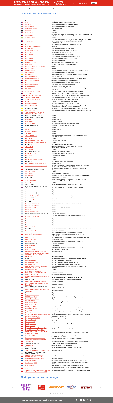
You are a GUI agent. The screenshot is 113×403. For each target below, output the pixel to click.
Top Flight (28, 133)
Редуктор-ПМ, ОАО (30, 320)
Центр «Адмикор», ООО (32, 365)
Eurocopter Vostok (30, 123)
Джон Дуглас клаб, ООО (32, 239)
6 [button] (62, 393)
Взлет (27, 218)
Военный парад (29, 222)
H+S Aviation (28, 64)
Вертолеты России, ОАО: (32, 216)
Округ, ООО (28, 311)
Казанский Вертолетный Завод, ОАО (35, 251)
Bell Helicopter (29, 48)
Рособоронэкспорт (30, 324)
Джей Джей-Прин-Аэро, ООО (33, 234)
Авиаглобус (28, 138)
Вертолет (28, 209)
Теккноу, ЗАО (29, 341)
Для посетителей (72, 8)
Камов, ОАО (28, 256)
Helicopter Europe (30, 68)
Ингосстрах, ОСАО (30, 245)
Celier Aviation (29, 54)
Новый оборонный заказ (32, 299)
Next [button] (100, 387)
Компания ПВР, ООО (31, 264)
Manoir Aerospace (30, 70)
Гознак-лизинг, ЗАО (30, 230)
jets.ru (27, 129)
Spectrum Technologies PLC (33, 91)
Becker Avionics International (33, 46)
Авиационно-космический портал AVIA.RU (37, 163)
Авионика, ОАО (29, 173)
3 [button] (55, 393)
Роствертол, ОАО (30, 326)
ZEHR (27, 101)
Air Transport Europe (31, 28)
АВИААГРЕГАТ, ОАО (31, 136)
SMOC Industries (30, 86)
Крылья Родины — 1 (31, 269)
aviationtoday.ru (29, 121)
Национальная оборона (32, 295)
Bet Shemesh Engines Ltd (32, 50)
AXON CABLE (29, 41)
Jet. (26, 127)
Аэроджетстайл (29, 189)
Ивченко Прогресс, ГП (31, 105)
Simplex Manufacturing (31, 84)
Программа (30, 8)
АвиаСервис (29, 155)
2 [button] (53, 393)
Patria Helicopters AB (31, 76)
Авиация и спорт (30, 171)
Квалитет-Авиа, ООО (31, 260)
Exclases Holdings (30, 62)
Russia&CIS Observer (31, 131)
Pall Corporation (29, 74)
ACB (26, 22)
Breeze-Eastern (29, 52)
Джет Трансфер (29, 237)
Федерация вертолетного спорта (34, 358)
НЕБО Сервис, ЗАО (31, 297)
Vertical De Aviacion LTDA (32, 99)
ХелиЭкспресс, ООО (31, 363)
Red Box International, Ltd (32, 78)
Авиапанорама (29, 149)
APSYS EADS (29, 32)
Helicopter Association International (35, 66)
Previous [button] (12, 387)
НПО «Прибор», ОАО (31, 305)
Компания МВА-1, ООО (31, 262)
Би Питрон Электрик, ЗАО (32, 203)
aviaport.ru (28, 119)
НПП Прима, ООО (30, 307)
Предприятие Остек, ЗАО (32, 318)
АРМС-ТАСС (29, 182)
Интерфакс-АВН (30, 249)
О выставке (17, 8)
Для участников (57, 8)
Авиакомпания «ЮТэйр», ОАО (34, 140)
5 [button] (60, 393)
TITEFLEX (28, 93)
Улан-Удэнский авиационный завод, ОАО (37, 350)
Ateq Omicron (29, 35)
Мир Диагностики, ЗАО (31, 274)
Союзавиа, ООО (30, 335)
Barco (27, 44)
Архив (97, 8)
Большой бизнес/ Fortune (32, 205)
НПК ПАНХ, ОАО (30, 301)
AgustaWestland (29, 26)
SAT (26, 82)
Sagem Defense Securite (32, 80)
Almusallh (28, 30)
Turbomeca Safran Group (32, 97)
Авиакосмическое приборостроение (35, 142)
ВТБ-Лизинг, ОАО (30, 226)
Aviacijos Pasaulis (30, 37)
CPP (26, 56)
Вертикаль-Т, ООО (30, 207)
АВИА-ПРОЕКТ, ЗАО (31, 153)
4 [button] (57, 393)
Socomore (28, 88)
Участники (42, 8)
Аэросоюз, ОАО (29, 199)
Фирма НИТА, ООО (30, 360)
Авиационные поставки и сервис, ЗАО (36, 166)
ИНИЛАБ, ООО (29, 247)
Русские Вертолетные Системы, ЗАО (36, 328)
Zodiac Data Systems (31, 103)
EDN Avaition (29, 58)
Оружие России (29, 313)
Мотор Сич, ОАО (30, 110)
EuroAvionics (29, 60)
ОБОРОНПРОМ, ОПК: (31, 309)
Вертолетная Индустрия (32, 211)
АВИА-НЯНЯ (29, 147)
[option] (26, 387)
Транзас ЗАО (29, 345)
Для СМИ (86, 8)
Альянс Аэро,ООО (30, 180)
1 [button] (51, 393)
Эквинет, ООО (29, 368)
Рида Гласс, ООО (30, 322)
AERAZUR (28, 24)
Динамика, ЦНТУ (30, 241)
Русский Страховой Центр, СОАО (35, 330)
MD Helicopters (29, 72)
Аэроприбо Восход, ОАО (32, 195)
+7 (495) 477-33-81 (81, 3)
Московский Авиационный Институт (35, 281)
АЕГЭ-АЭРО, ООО (30, 175)
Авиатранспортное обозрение (34, 159)
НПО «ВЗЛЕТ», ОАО (31, 303)
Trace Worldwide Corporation (33, 95)
